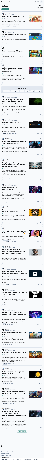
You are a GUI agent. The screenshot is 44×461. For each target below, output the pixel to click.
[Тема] (38, 1)
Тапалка (22, 91)
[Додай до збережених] (41, 14)
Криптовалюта (6, 91)
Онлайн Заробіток (15, 91)
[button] (41, 459)
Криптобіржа (38, 91)
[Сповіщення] (41, 459)
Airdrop (32, 91)
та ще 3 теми (8, 59)
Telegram (27, 91)
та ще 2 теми (13, 241)
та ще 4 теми (13, 26)
